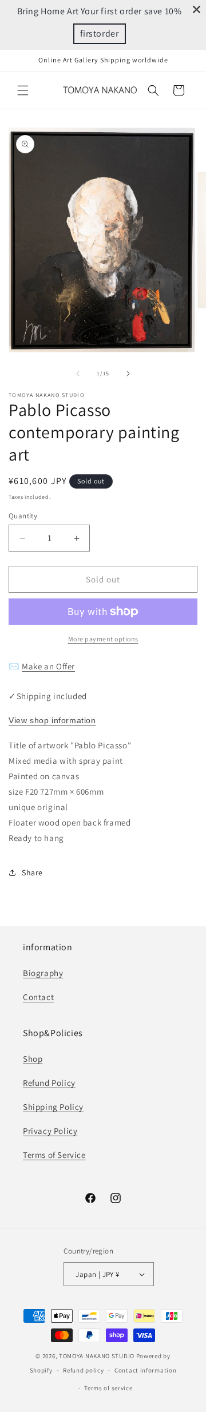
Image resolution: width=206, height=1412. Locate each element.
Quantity (23, 516)
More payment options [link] (103, 638)
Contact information (145, 1370)
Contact (38, 996)
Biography (43, 972)
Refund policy (83, 1370)
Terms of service (108, 1388)
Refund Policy (49, 1082)
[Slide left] (77, 373)
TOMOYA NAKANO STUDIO (96, 1356)
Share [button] (32, 872)
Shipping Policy (53, 1106)
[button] (22, 90)
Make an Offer (48, 666)
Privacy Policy (50, 1130)
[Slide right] (128, 373)
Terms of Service (54, 1154)
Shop (32, 1058)
